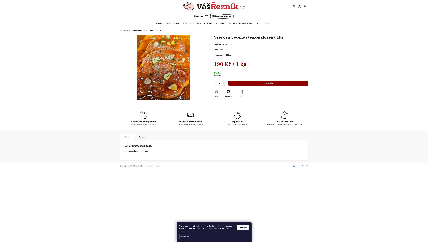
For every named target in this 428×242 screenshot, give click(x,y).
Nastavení (185, 236)
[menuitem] (159, 23)
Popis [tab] (127, 137)
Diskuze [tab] (142, 137)
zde (180, 231)
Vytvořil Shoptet (302, 166)
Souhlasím (243, 227)
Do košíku (269, 83)
